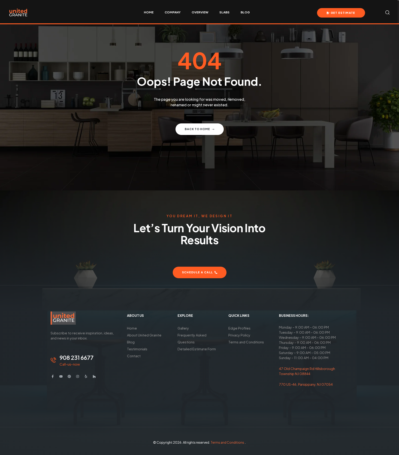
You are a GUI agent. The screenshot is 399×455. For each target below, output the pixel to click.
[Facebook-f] (52, 376)
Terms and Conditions (246, 342)
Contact (134, 356)
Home (132, 328)
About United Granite (144, 335)
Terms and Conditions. (228, 442)
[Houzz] (94, 376)
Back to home (197, 129)
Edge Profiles (239, 328)
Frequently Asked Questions (192, 338)
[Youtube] (61, 376)
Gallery (183, 328)
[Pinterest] (69, 376)
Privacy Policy (239, 335)
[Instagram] (77, 376)
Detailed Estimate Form (197, 349)
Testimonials (137, 349)
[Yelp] (86, 376)
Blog (131, 342)
